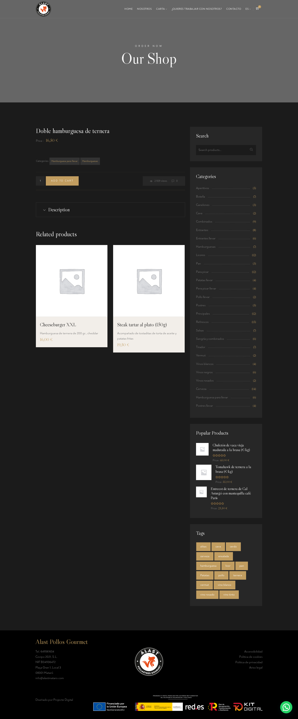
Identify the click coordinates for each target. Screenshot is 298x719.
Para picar (202, 272)
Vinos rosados (205, 381)
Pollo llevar (203, 297)
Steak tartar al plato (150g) (142, 325)
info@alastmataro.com (49, 678)
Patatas (204, 575)
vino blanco (224, 585)
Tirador (200, 347)
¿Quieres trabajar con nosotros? (197, 9)
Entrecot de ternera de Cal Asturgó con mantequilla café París (231, 493)
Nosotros (144, 9)
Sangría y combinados (210, 339)
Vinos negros (204, 372)
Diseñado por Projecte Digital (54, 700)
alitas (203, 546)
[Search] (251, 150)
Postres (201, 305)
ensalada (223, 556)
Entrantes (202, 230)
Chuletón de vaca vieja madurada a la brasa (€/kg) (231, 447)
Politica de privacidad (249, 662)
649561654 (47, 651)
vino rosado (207, 594)
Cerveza (201, 389)
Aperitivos (202, 188)
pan (241, 565)
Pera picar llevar (206, 288)
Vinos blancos (204, 364)
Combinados (204, 222)
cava (218, 546)
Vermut (201, 355)
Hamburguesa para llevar (64, 161)
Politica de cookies (251, 657)
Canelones (202, 205)
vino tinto (229, 594)
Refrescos (202, 322)
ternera (237, 575)
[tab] (110, 209)
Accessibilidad (253, 651)
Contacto (233, 9)
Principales (203, 314)
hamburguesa (208, 565)
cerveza (204, 556)
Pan (198, 263)
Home (128, 9)
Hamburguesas (90, 161)
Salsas (200, 330)
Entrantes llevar (205, 238)
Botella (200, 197)
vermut (204, 585)
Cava (199, 213)
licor (227, 565)
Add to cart (62, 180)
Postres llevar (204, 406)
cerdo (233, 546)
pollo (221, 575)
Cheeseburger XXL (58, 325)
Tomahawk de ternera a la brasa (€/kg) (233, 469)
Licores (200, 255)
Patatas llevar (204, 280)
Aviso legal (256, 668)
